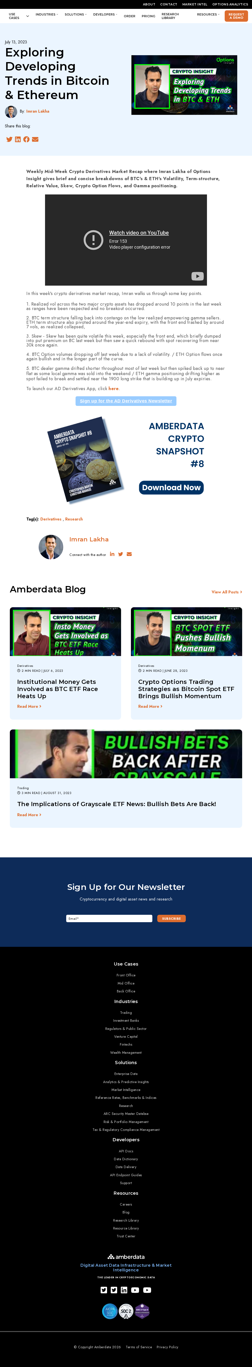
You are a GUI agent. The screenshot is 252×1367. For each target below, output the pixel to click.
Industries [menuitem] (126, 1001)
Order (129, 16)
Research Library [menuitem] (126, 1220)
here (114, 388)
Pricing (148, 16)
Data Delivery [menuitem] (126, 1166)
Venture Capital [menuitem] (126, 1036)
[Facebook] (26, 139)
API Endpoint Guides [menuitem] (126, 1175)
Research (74, 519)
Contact (168, 4)
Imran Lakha (37, 111)
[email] (35, 139)
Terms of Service (139, 1347)
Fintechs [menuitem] (126, 1044)
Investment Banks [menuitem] (126, 1020)
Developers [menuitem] (126, 1139)
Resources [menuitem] (125, 1193)
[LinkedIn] (18, 139)
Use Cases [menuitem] (126, 964)
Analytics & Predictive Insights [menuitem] (126, 1081)
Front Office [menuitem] (126, 975)
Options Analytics (230, 4)
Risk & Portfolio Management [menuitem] (126, 1121)
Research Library (170, 16)
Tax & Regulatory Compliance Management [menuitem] (126, 1129)
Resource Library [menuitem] (126, 1228)
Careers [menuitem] (126, 1204)
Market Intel (194, 4)
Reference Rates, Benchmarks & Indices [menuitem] (126, 1097)
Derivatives (51, 519)
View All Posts (225, 592)
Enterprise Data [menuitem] (126, 1073)
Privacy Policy (167, 1347)
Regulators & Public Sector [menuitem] (126, 1028)
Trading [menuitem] (126, 1012)
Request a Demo (236, 16)
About (149, 4)
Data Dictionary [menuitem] (126, 1159)
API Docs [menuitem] (126, 1151)
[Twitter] (9, 139)
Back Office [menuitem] (126, 991)
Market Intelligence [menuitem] (126, 1089)
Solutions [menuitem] (126, 1062)
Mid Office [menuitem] (126, 983)
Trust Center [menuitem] (126, 1236)
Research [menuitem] (126, 1105)
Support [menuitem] (126, 1182)
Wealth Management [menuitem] (126, 1052)
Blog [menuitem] (126, 1212)
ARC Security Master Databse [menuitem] (126, 1113)
